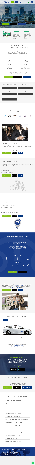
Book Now (6, 23)
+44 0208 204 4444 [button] (8, 387)
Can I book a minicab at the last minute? (14, 410)
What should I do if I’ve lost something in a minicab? (17, 419)
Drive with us (5, 452)
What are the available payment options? (14, 403)
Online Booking (5, 454)
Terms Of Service (4, 458)
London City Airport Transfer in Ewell (17, 346)
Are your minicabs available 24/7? (13, 425)
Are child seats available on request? (13, 435)
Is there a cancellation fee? (11, 438)
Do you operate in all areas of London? (14, 422)
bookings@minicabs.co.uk (14, 452)
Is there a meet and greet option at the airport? (16, 441)
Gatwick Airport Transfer (16, 287)
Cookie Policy (5, 462)
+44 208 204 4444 (20, 243)
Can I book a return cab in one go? (13, 416)
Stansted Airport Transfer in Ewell (17, 345)
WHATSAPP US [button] (17, 77)
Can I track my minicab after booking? (14, 432)
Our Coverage (5, 451)
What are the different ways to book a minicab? (16, 406)
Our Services (6, 453)
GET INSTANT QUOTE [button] (8, 77)
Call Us (13, 23)
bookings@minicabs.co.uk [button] (27, 387)
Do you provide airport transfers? (13, 428)
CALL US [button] (27, 77)
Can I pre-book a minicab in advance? (14, 413)
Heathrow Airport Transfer (19, 285)
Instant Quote (21, 23)
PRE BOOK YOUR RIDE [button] (7, 152)
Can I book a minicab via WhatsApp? (13, 400)
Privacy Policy (5, 460)
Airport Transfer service (8, 284)
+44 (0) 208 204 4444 (13, 453)
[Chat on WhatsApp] (33, 463)
